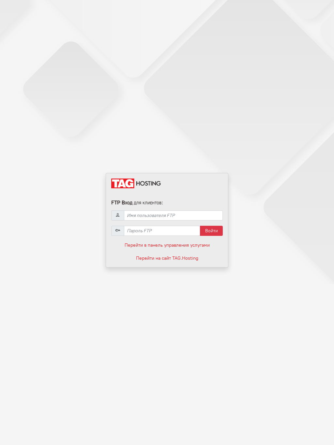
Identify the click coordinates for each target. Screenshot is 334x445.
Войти (211, 231)
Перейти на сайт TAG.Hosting (167, 258)
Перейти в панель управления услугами (167, 245)
